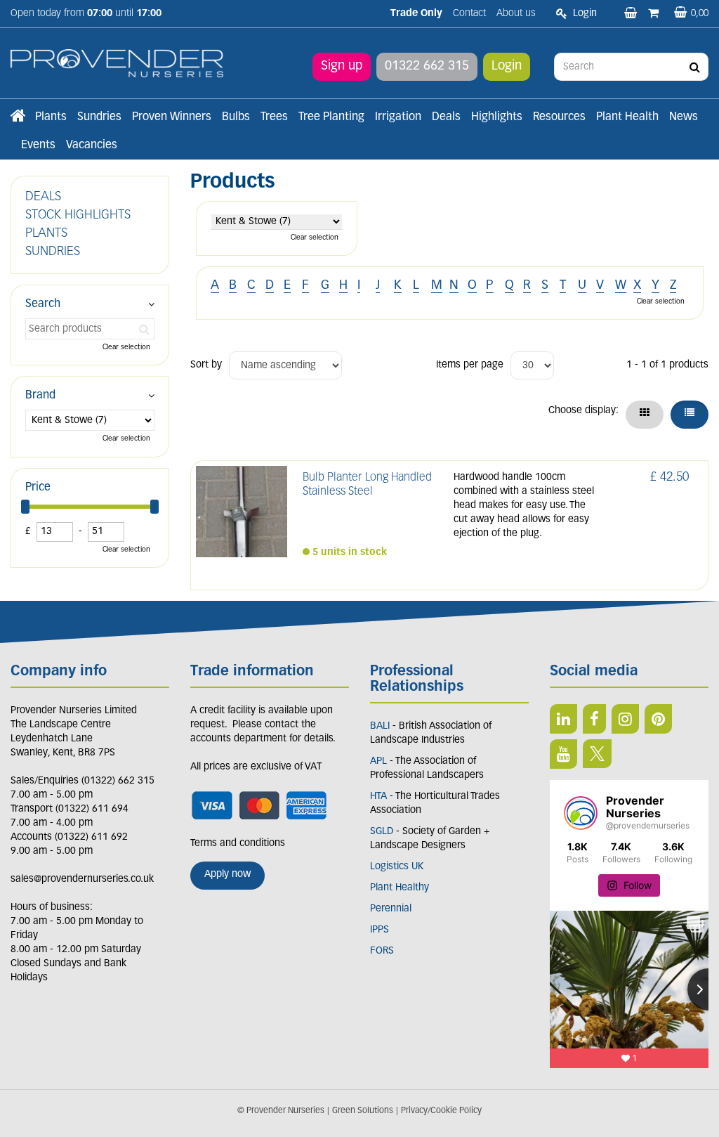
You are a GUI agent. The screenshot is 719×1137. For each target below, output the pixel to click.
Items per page (469, 365)
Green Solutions (362, 1111)
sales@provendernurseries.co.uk (82, 879)
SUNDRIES (52, 252)
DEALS (43, 197)
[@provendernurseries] (581, 813)
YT (563, 754)
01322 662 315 (427, 66)
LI (563, 719)
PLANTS (46, 234)
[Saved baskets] (632, 14)
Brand (40, 395)
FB (594, 719)
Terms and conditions (237, 843)
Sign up (341, 66)
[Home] (18, 117)
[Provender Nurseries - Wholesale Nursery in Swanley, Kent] (117, 63)
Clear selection (314, 238)
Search (42, 304)
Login (507, 66)
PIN (658, 719)
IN (625, 719)
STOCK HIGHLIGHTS (78, 215)
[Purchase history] (655, 14)
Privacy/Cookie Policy (441, 1111)
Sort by (206, 365)
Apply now (227, 874)
